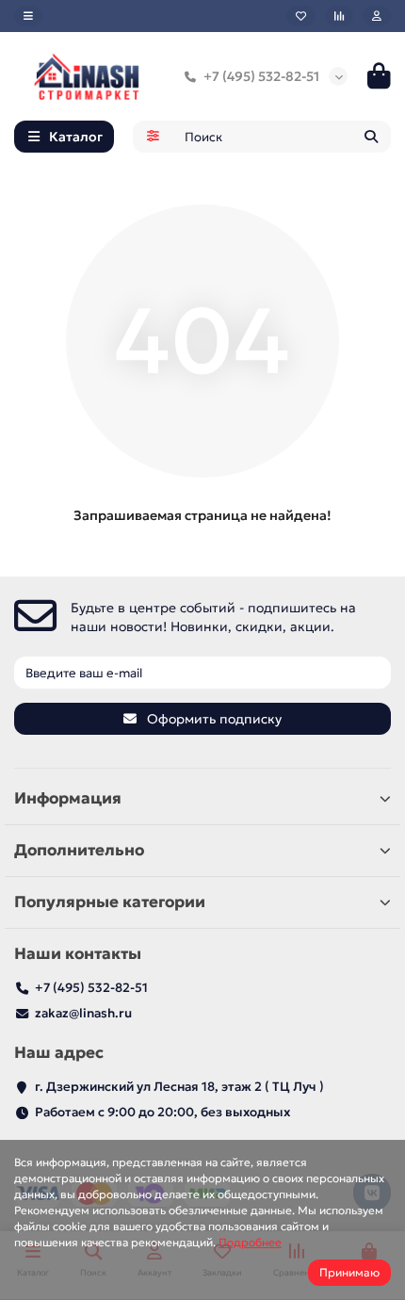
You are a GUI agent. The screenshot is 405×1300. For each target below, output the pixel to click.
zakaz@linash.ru (83, 1013)
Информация (68, 798)
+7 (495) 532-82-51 (261, 76)
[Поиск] (371, 137)
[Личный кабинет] (377, 16)
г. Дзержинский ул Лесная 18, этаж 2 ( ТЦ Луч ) (179, 1087)
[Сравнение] (339, 16)
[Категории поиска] (153, 137)
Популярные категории (109, 902)
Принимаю (349, 1272)
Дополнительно (79, 850)
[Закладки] (301, 16)
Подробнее (250, 1242)
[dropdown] (28, 16)
